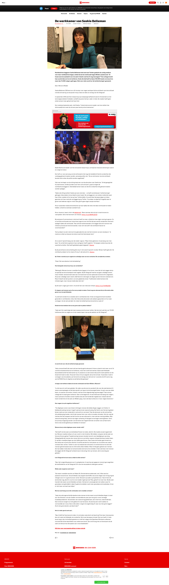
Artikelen (72, 13)
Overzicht (64, 13)
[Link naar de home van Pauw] (41, 8)
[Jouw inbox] (160, 2)
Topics (86, 13)
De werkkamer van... (59, 23)
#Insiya (91, 245)
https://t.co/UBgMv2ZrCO (89, 214)
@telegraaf (77, 212)
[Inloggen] (163, 2)
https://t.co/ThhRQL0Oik (103, 285)
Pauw (47, 8)
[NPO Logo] (166, 3)
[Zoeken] (158, 2)
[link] (64, 532)
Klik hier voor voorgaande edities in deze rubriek (70, 528)
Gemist (79, 13)
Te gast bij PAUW (95, 13)
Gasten (104, 13)
